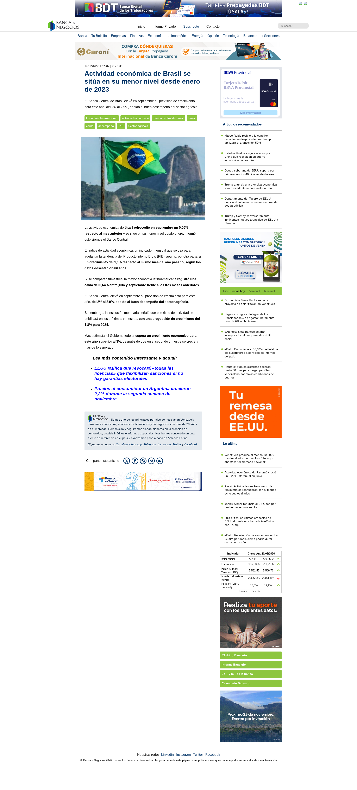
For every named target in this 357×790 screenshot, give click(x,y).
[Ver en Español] (305, 3)
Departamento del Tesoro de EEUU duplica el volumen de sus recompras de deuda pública (251, 202)
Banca (82, 36)
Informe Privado (164, 26)
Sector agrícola (138, 126)
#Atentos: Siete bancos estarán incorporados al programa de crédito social (248, 335)
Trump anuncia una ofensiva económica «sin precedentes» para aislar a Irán (251, 186)
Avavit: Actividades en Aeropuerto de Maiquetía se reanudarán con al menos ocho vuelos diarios (250, 490)
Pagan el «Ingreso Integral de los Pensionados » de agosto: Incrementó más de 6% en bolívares (249, 317)
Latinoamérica (177, 36)
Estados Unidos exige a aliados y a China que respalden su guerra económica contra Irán (247, 156)
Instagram (164, 444)
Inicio (141, 26)
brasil (191, 118)
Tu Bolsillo (99, 36)
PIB (121, 126)
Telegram (150, 444)
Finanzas (137, 36)
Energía (197, 36)
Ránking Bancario (234, 655)
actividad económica (135, 118)
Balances (250, 36)
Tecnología (231, 36)
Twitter (177, 444)
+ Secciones (270, 36)
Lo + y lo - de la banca (237, 673)
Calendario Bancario (236, 683)
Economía (155, 36)
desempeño (106, 126)
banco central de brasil (168, 118)
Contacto (213, 26)
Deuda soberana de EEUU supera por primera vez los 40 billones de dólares (249, 172)
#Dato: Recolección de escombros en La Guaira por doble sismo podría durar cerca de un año (251, 538)
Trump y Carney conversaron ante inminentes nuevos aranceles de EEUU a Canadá (251, 219)
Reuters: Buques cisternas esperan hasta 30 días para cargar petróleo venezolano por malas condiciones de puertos (249, 372)
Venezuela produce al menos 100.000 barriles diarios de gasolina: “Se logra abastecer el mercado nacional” (249, 458)
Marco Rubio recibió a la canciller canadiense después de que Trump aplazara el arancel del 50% (248, 139)
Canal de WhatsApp (129, 444)
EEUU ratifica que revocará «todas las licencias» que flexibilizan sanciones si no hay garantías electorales (138, 373)
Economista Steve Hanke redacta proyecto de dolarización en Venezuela (250, 302)
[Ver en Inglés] (300, 3)
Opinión (213, 36)
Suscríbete (191, 26)
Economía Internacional (101, 118)
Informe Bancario (234, 664)
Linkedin (168, 754)
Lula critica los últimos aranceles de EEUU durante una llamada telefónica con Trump (249, 521)
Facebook (190, 444)
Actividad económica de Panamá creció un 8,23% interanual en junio (250, 474)
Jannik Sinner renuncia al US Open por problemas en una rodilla (250, 505)
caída (89, 126)
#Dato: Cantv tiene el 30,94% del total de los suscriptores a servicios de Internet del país (251, 353)
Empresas (118, 36)
